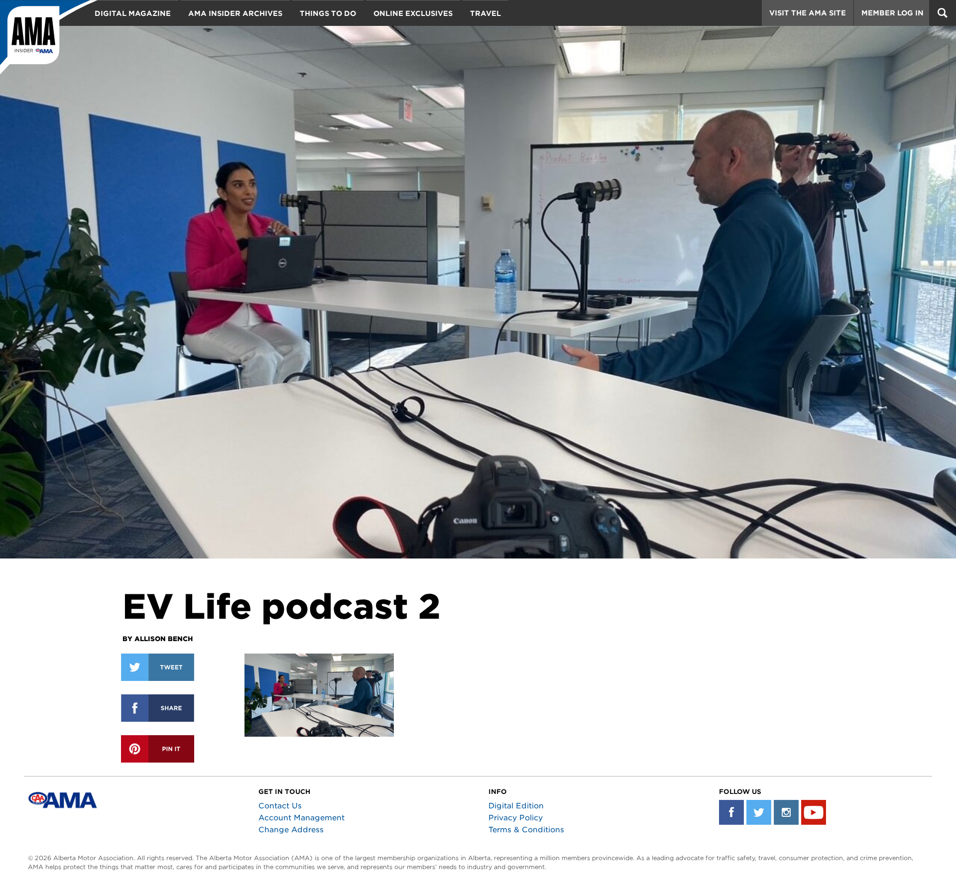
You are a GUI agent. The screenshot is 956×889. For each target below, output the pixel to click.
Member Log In (892, 13)
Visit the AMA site (807, 13)
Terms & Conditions (526, 829)
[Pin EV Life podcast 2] (158, 749)
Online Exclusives (413, 13)
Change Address (291, 829)
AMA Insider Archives (235, 13)
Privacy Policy (515, 817)
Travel (485, 13)
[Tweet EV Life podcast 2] (158, 667)
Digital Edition (516, 805)
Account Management (301, 817)
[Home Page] (49, 37)
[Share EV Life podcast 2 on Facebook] (158, 708)
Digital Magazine (133, 13)
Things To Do (328, 13)
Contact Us (280, 805)
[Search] (942, 13)
